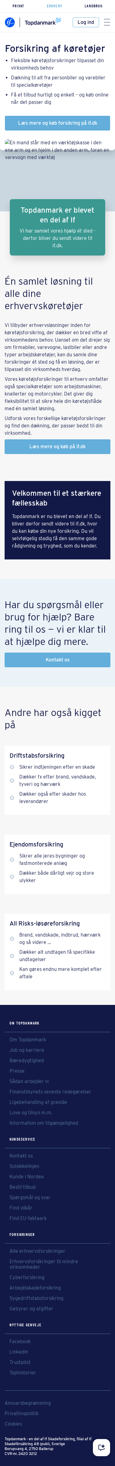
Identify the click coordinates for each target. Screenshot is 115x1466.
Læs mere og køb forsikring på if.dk (57, 123)
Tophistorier (23, 1373)
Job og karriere (27, 1050)
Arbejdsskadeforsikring (35, 1288)
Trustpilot (20, 1362)
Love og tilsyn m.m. (31, 1113)
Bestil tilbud (23, 1187)
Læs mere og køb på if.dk (57, 446)
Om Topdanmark (28, 1040)
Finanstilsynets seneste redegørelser (50, 1092)
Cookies (13, 1424)
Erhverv (54, 6)
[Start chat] (101, 1447)
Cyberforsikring (27, 1277)
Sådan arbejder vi (29, 1081)
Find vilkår (21, 1208)
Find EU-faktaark (28, 1218)
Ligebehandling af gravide (38, 1102)
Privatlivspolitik (22, 1413)
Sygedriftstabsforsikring (36, 1298)
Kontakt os (58, 660)
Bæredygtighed (27, 1060)
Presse (17, 1071)
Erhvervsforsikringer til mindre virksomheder (44, 1264)
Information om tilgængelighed (44, 1123)
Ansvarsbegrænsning (28, 1403)
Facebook (20, 1341)
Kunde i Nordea (27, 1177)
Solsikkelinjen (24, 1166)
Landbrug (93, 6)
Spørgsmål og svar (30, 1197)
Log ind (86, 22)
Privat (18, 6)
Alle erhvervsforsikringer (37, 1251)
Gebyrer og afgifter (31, 1309)
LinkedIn (19, 1352)
